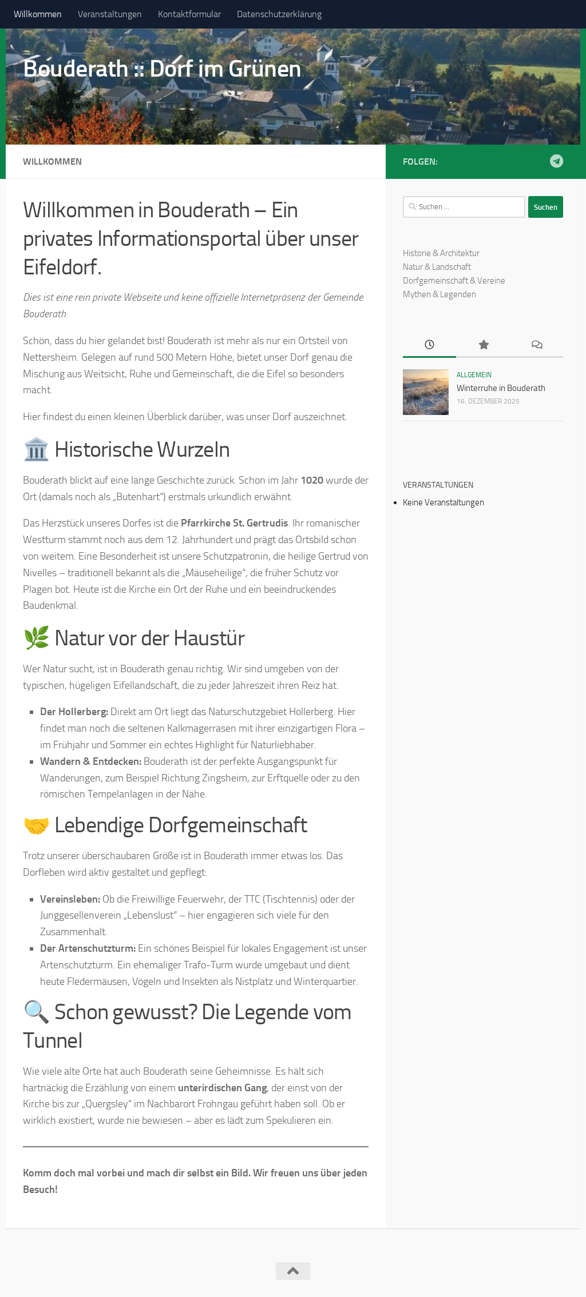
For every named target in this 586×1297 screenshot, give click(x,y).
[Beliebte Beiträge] (482, 345)
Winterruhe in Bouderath (501, 388)
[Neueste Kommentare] (536, 345)
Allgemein (474, 375)
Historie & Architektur (441, 253)
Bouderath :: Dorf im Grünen (162, 68)
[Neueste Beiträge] (429, 345)
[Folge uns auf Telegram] (556, 161)
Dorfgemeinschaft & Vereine (454, 281)
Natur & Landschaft (437, 267)
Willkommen (38, 14)
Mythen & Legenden (439, 294)
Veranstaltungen (110, 14)
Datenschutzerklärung (279, 14)
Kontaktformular (189, 14)
